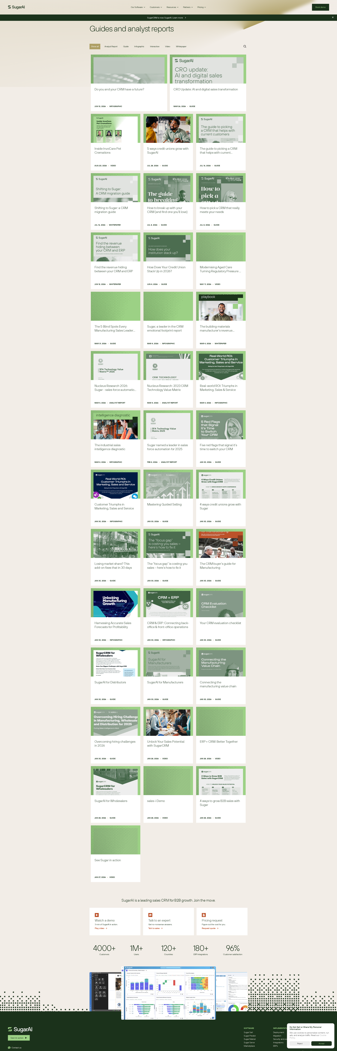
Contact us (16, 1047)
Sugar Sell (248, 1032)
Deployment (278, 1032)
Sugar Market (250, 1039)
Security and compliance (284, 1039)
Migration (277, 1035)
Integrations (278, 1042)
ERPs (275, 1046)
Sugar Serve (249, 1042)
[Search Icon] (244, 46)
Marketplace (249, 1046)
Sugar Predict (250, 1035)
